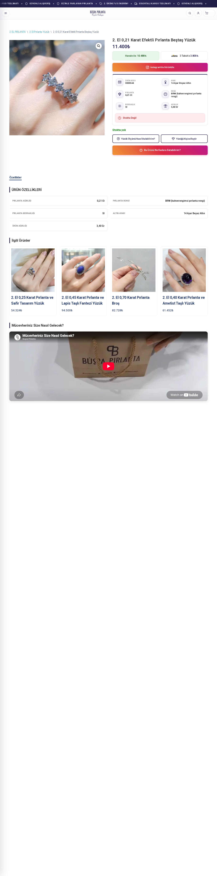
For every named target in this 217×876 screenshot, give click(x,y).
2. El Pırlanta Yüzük (39, 32)
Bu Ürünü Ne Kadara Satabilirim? (162, 150)
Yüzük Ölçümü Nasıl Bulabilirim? (138, 139)
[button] (99, 46)
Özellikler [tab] (15, 177)
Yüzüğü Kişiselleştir (186, 139)
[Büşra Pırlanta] (98, 13)
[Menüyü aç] (6, 13)
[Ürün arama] (189, 13)
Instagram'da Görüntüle (162, 67)
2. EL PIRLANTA (17, 32)
